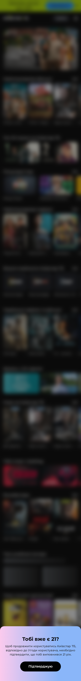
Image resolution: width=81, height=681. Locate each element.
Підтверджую (40, 666)
